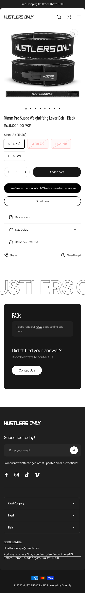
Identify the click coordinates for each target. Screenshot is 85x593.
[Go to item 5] (44, 108)
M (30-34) (37, 144)
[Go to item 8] (59, 108)
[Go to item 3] (35, 108)
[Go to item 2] (30, 108)
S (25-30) (14, 144)
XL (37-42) (14, 156)
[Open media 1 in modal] (74, 33)
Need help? (74, 255)
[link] (42, 556)
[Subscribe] (74, 450)
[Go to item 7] (54, 108)
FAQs (39, 326)
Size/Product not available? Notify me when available (42, 188)
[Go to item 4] (40, 108)
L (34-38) (61, 144)
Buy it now (42, 201)
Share (13, 255)
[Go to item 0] (26, 108)
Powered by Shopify (59, 585)
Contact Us (27, 370)
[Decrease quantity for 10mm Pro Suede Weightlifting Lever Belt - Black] (8, 172)
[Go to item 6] (49, 108)
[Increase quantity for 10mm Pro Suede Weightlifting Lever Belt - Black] (25, 172)
